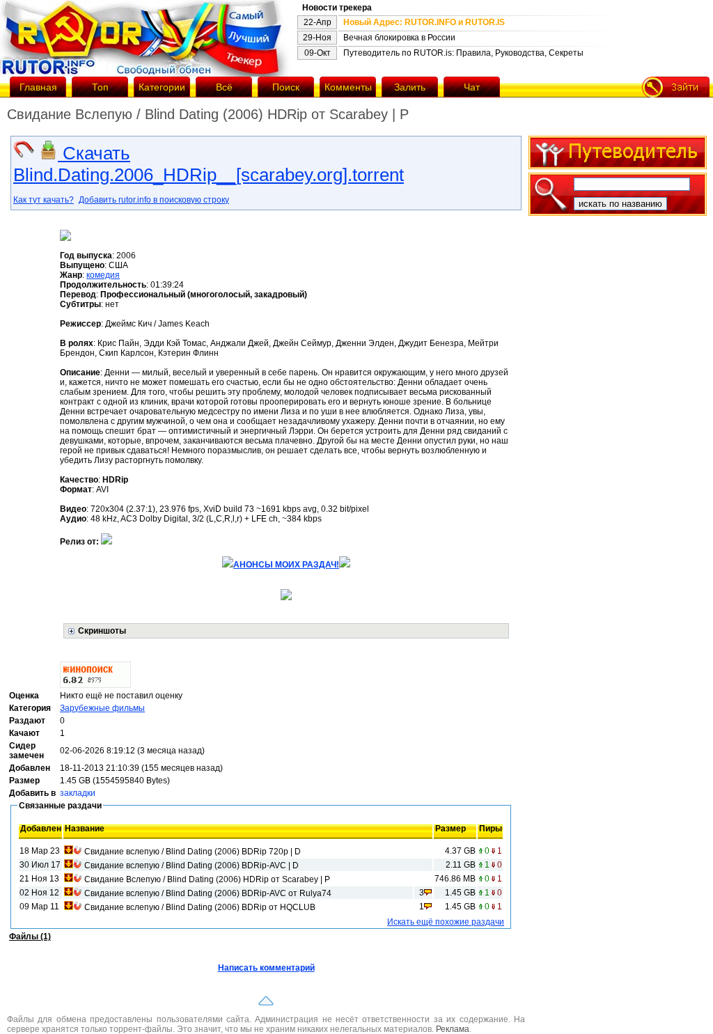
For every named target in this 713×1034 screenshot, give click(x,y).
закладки (77, 793)
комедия (103, 275)
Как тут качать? (43, 200)
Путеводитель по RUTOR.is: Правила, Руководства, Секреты (463, 53)
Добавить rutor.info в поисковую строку (154, 200)
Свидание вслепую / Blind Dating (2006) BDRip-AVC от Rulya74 (207, 893)
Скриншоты (102, 631)
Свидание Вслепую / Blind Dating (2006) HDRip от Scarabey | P (207, 879)
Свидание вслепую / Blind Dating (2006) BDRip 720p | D (192, 851)
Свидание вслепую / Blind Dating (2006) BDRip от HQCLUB (199, 907)
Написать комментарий (266, 968)
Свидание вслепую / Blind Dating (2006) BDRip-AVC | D (191, 865)
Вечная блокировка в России (399, 37)
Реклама (452, 1029)
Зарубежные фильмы (102, 708)
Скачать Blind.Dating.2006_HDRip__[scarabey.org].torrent (208, 164)
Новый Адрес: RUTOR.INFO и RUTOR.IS (424, 22)
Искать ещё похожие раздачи (445, 922)
